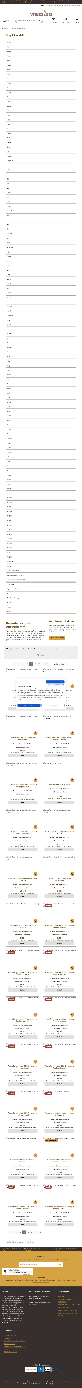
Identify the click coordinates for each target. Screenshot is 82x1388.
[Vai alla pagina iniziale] (41, 12)
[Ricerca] (40, 21)
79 (35, 664)
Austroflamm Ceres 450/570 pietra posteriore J (23, 926)
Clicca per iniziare (20, 1272)
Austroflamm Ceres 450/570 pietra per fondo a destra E (59, 1208)
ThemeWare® (56, 1384)
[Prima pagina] (15, 664)
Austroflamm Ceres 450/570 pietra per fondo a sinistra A (59, 973)
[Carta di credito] (54, 1369)
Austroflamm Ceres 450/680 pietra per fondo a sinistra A (22, 1067)
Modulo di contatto (57, 638)
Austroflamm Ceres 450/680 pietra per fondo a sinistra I (22, 1020)
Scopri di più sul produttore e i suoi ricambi (20, 1242)
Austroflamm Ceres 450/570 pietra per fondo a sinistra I (59, 926)
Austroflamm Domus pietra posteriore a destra (22, 879)
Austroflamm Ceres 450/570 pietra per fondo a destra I (22, 1208)
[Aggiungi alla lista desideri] (72, 686)
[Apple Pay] (47, 1369)
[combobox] (26, 21)
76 (23, 664)
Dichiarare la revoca (10, 1352)
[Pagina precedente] (19, 664)
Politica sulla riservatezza (56, 685)
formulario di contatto (72, 5)
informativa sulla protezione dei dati (49, 1280)
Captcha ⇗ (27, 1274)
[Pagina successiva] (43, 664)
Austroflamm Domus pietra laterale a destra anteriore (22, 833)
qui (40, 699)
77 (27, 664)
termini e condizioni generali (40, 1282)
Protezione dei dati (10, 1335)
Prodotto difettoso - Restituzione (69, 1305)
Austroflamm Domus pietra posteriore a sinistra (59, 833)
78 (31, 664)
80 (39, 664)
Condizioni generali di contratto (14, 1341)
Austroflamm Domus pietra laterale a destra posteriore (22, 786)
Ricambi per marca (64, 1307)
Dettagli (22, 755)
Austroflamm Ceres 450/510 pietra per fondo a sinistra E (22, 1114)
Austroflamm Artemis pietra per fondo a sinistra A (59, 1114)
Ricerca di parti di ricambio (67, 1310)
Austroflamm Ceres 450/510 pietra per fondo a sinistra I (59, 1067)
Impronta (7, 1338)
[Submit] (59, 1264)
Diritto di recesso (9, 1344)
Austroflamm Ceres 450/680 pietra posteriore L (23, 739)
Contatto (61, 1297)
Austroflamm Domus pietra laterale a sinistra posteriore (59, 739)
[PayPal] (41, 1369)
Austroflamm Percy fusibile (59, 785)
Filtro (42, 655)
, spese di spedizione (34, 1382)
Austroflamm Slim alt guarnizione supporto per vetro (59, 1161)
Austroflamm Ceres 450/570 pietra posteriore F (59, 879)
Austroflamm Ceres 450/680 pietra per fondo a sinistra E (59, 1020)
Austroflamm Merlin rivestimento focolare (22, 1161)
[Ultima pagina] (47, 664)
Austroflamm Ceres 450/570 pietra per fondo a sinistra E (22, 973)
